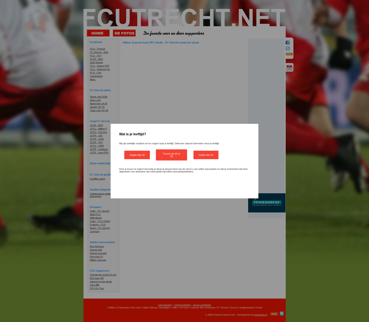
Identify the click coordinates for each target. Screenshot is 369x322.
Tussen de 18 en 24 (171, 154)
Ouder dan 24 (206, 155)
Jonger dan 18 (137, 155)
